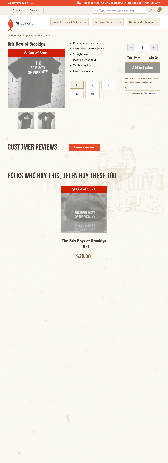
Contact (34, 10)
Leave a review (84, 147)
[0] (158, 12)
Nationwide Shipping (20, 35)
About (16, 10)
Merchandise (45, 35)
